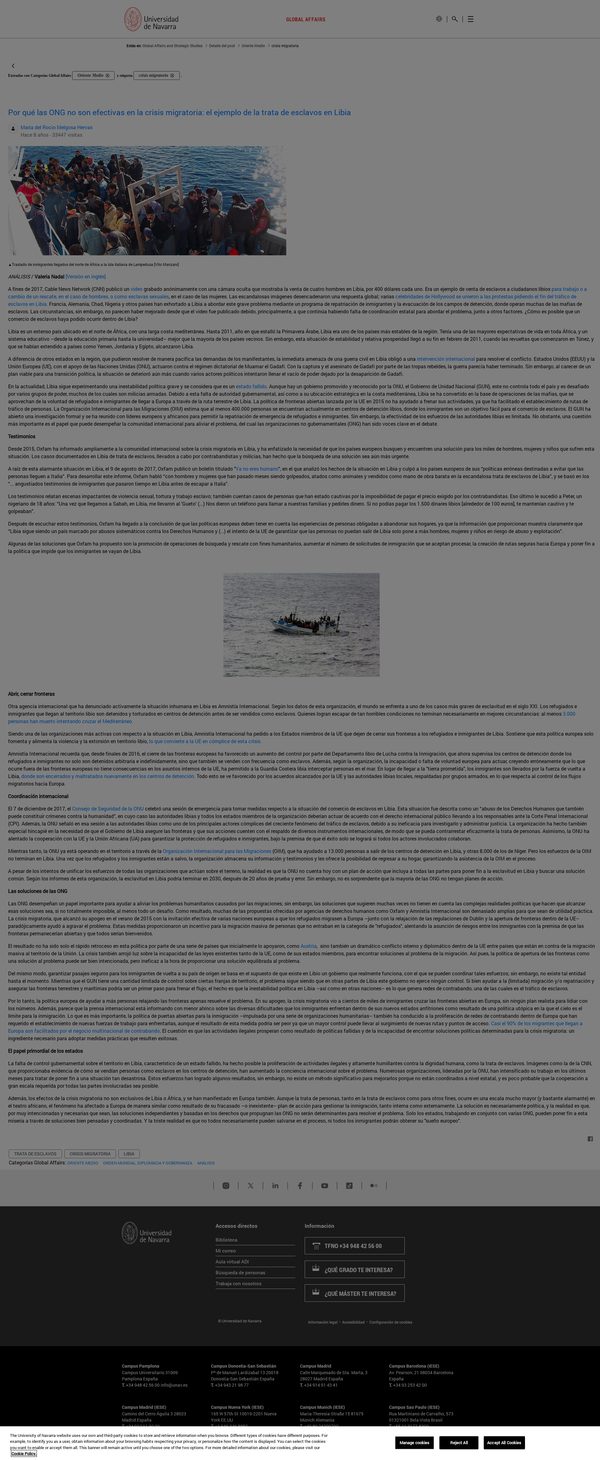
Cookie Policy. (24, 1453)
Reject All (459, 1442)
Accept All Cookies (504, 1442)
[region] (300, 1443)
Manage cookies (415, 1442)
